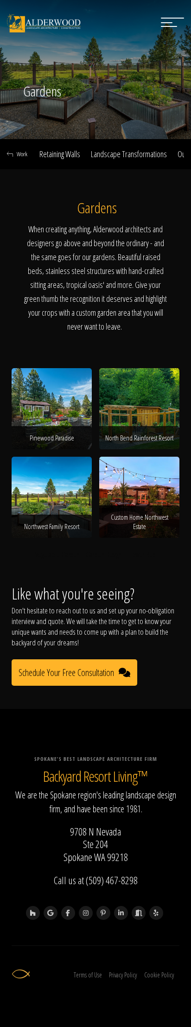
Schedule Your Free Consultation (66, 672)
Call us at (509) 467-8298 (96, 880)
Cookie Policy (159, 974)
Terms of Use (88, 974)
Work (22, 154)
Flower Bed (142, 554)
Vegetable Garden (57, 554)
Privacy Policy (123, 974)
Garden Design (104, 554)
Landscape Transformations (129, 153)
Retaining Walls (59, 153)
